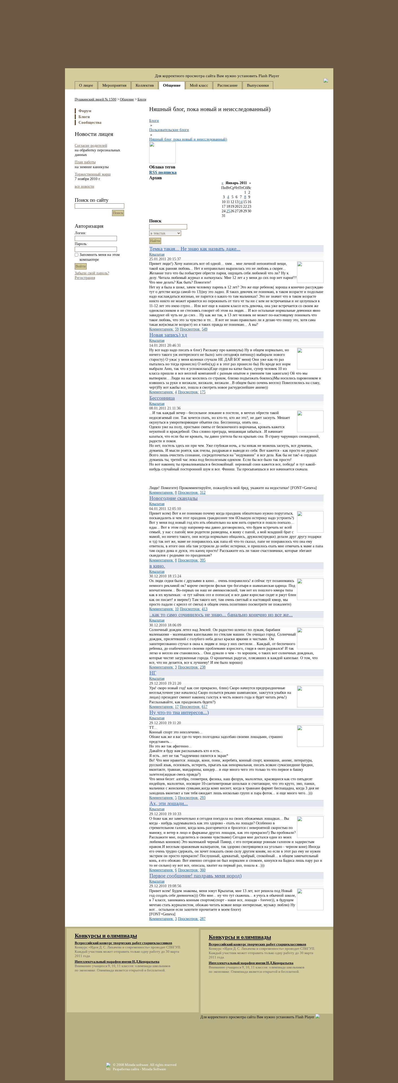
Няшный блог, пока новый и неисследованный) (188, 139)
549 (204, 329)
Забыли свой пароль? (92, 273)
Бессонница (162, 398)
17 (177, 706)
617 (204, 706)
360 (202, 870)
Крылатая (156, 254)
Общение (127, 99)
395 (202, 560)
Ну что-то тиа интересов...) (179, 712)
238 (202, 667)
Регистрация (85, 277)
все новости (84, 186)
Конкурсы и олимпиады (106, 935)
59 (177, 329)
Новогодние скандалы (173, 498)
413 (204, 609)
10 (177, 609)
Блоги (142, 99)
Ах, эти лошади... (168, 803)
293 (202, 797)
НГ (152, 673)
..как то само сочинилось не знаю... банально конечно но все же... (221, 614)
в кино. (157, 566)
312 (202, 492)
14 (241, 202)
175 (202, 392)
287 (202, 918)
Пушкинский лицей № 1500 (95, 99)
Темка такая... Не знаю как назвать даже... (194, 249)
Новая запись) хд (168, 335)
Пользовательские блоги (169, 130)
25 (228, 211)
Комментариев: (161, 329)
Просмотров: (190, 329)
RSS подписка (163, 172)
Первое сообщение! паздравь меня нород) (195, 876)
